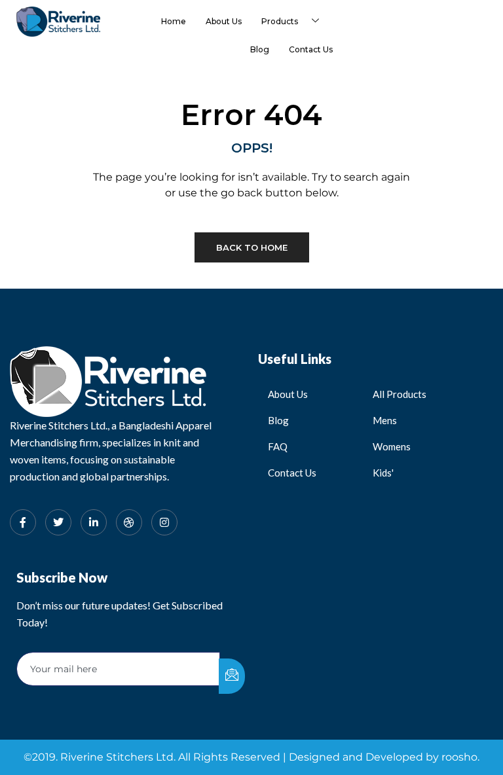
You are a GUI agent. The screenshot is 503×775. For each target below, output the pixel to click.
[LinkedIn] (94, 522)
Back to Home (252, 247)
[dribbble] (129, 522)
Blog (259, 49)
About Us (224, 21)
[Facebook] (23, 522)
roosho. (460, 757)
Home (173, 21)
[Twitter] (58, 522)
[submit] (232, 676)
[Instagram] (164, 522)
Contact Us (311, 49)
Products (279, 21)
